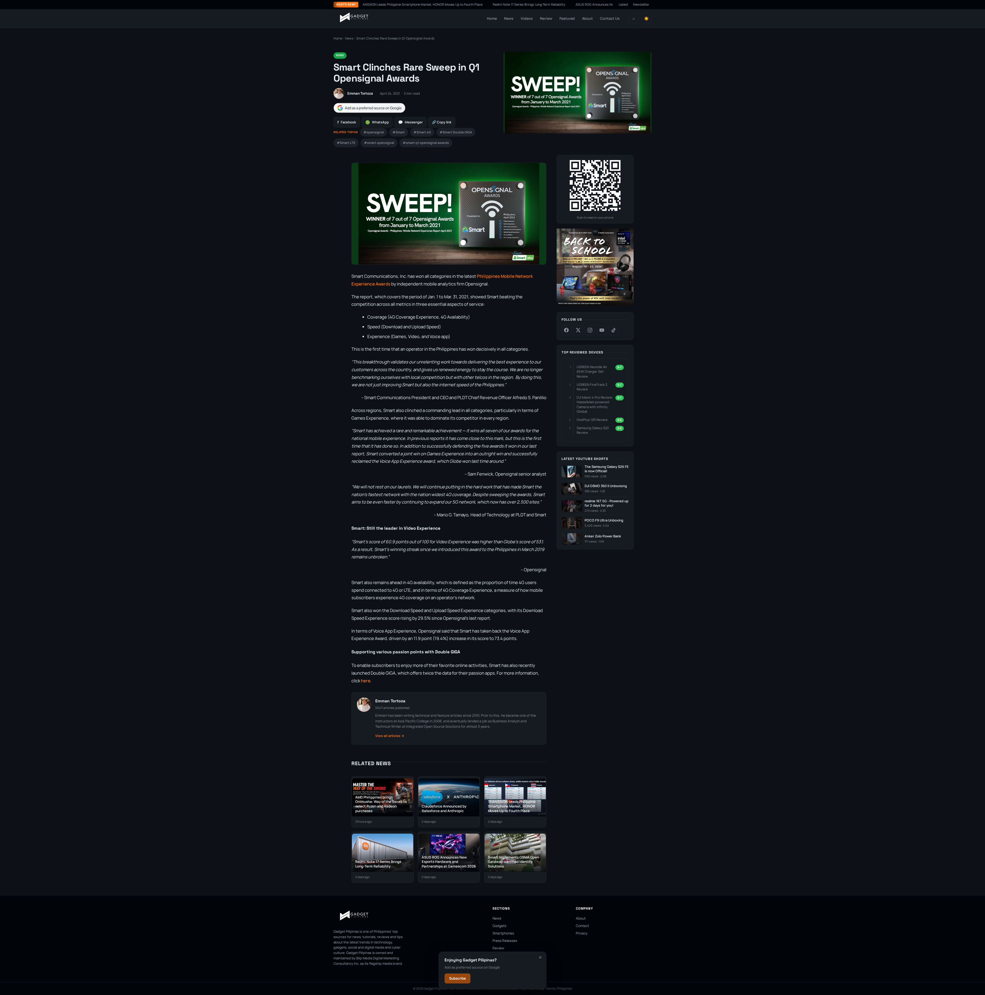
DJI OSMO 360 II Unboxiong (606, 486)
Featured (567, 18)
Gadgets (499, 925)
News (509, 18)
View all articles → (389, 736)
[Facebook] (566, 330)
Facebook (346, 122)
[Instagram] (590, 330)
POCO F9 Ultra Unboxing (604, 520)
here (365, 681)
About (587, 18)
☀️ (646, 18)
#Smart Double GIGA (456, 132)
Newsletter (641, 4)
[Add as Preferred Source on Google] (369, 108)
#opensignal (373, 132)
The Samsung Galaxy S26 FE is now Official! (607, 469)
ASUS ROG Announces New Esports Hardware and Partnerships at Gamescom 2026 (584, 4)
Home (492, 18)
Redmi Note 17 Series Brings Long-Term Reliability (475, 4)
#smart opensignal (379, 143)
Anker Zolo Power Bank (603, 536)
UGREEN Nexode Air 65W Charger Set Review (592, 371)
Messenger (410, 122)
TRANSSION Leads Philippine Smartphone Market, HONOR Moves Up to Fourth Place (367, 4)
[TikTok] (613, 330)
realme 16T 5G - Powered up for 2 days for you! (606, 503)
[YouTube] (602, 330)
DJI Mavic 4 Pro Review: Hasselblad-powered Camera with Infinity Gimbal (595, 404)
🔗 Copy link (441, 122)
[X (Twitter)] (578, 330)
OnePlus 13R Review (592, 419)
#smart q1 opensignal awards (426, 143)
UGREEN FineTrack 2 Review (592, 386)
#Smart (398, 132)
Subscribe (457, 978)
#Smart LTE (346, 143)
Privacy (581, 933)
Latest (623, 4)
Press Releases (505, 940)
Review (546, 18)
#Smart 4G (422, 132)
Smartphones (503, 933)
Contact (582, 925)
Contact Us (610, 18)
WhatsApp (377, 122)
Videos (527, 18)
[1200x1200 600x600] (595, 304)
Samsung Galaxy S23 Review (593, 430)
